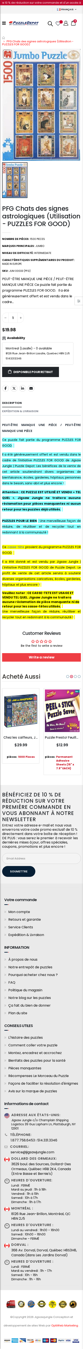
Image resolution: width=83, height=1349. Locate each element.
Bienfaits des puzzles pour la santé (37, 1060)
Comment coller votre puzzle (32, 1045)
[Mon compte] (66, 23)
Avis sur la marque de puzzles (32, 1091)
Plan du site (17, 1013)
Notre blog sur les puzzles (29, 997)
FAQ (11, 982)
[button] (68, 676)
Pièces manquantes (24, 1068)
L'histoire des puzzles (25, 1037)
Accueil (3, 38)
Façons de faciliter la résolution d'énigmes (43, 1083)
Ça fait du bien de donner (29, 1005)
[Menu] (4, 23)
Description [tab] (12, 403)
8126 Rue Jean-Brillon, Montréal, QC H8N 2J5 (40, 1216)
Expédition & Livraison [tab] (20, 411)
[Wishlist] (57, 23)
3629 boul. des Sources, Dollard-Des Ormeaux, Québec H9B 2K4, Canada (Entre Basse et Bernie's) (41, 1169)
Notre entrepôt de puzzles (30, 967)
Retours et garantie (24, 919)
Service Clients (20, 927)
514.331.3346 (47, 1140)
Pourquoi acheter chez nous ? (33, 974)
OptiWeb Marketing (65, 1325)
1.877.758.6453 (23, 1140)
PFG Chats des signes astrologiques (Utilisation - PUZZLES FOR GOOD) (41, 216)
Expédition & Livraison (26, 934)
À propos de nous (22, 959)
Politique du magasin (25, 990)
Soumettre (18, 871)
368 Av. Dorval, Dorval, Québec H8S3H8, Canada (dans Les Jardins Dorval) (44, 1252)
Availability (16, 338)
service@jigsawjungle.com (32, 1152)
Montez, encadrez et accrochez (35, 1052)
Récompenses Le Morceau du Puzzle (38, 1075)
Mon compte (19, 911)
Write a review (41, 657)
